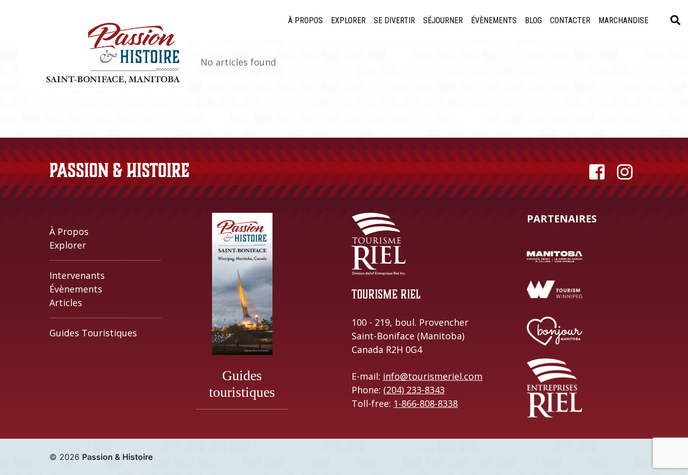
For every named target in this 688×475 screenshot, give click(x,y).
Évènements (75, 289)
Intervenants (77, 275)
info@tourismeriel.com (433, 376)
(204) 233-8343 (414, 390)
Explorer (67, 245)
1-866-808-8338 (425, 403)
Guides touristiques (93, 333)
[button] (348, 21)
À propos (69, 231)
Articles (65, 302)
